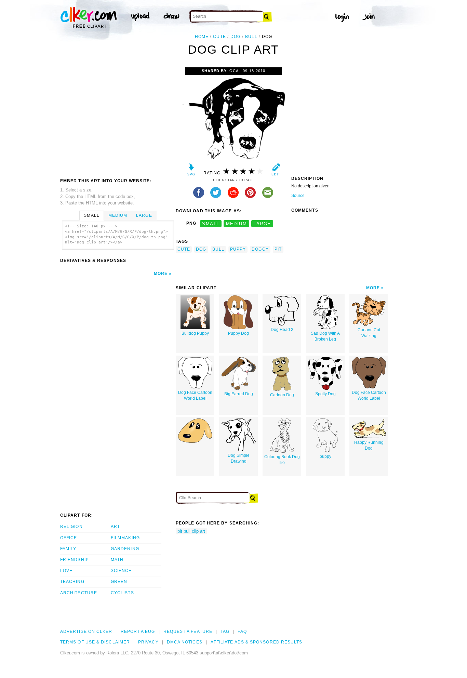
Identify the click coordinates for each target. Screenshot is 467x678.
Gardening (125, 548)
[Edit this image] (275, 171)
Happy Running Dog (369, 445)
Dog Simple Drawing (239, 458)
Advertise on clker (86, 631)
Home (202, 36)
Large (144, 215)
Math (117, 559)
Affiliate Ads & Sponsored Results (257, 642)
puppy (238, 249)
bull (251, 36)
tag (225, 631)
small (210, 223)
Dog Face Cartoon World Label (195, 395)
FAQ (242, 631)
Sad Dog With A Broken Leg (325, 336)
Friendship (74, 559)
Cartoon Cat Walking (369, 333)
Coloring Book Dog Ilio (282, 459)
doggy (260, 249)
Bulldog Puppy (195, 333)
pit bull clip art (191, 531)
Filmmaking (125, 537)
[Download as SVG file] (191, 171)
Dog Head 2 (282, 329)
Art (115, 526)
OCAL (235, 71)
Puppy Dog (238, 333)
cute (219, 36)
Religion (71, 526)
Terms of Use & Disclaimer (95, 642)
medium (236, 223)
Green (119, 581)
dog (235, 36)
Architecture (78, 592)
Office (68, 537)
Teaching (72, 581)
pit (278, 249)
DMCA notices (184, 642)
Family (68, 548)
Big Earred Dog (238, 393)
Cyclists (122, 592)
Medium (117, 215)
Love (66, 570)
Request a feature (187, 631)
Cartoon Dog (282, 395)
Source (298, 195)
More (161, 273)
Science (121, 570)
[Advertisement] (117, 119)
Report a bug (138, 631)
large (262, 223)
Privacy (148, 642)
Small (91, 215)
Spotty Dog (325, 393)
